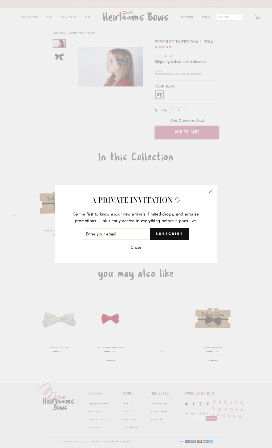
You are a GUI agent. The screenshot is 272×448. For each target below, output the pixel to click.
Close (136, 247)
